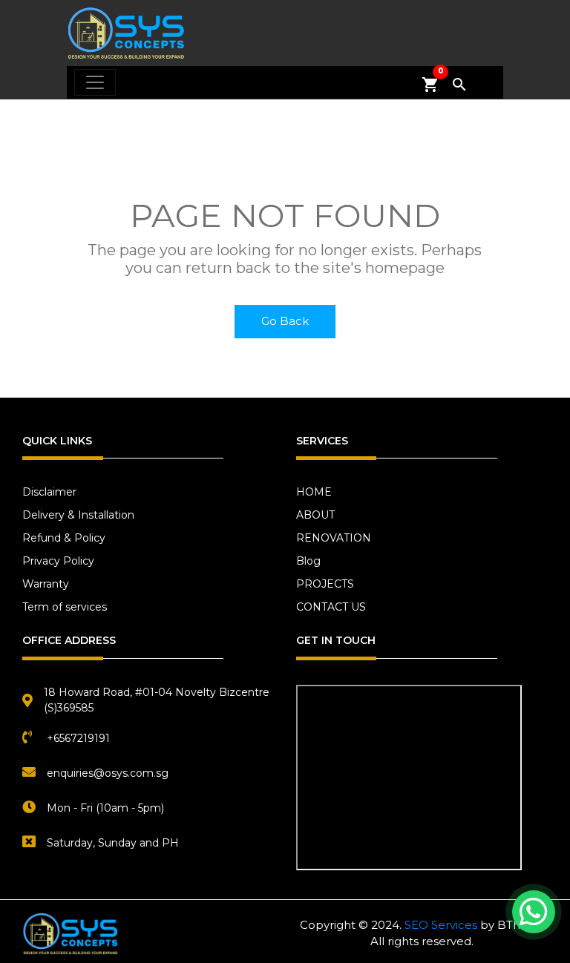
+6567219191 (78, 738)
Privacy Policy (58, 561)
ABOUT (315, 515)
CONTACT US (331, 607)
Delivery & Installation (78, 515)
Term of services (64, 607)
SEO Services (440, 925)
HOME (314, 492)
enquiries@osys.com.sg (107, 773)
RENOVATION (333, 538)
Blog (308, 561)
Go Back (285, 321)
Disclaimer (49, 492)
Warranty (45, 584)
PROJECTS (325, 584)
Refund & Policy (63, 538)
